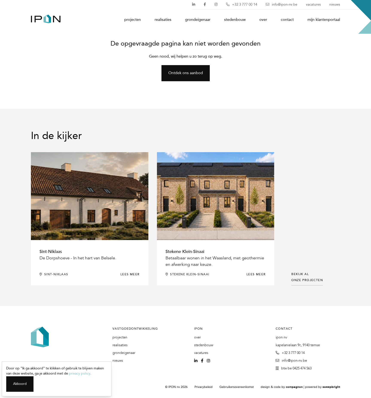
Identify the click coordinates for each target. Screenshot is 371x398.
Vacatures (313, 4)
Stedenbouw (235, 20)
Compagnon (294, 387)
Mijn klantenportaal (323, 20)
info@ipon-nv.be (284, 4)
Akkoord (20, 384)
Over (263, 20)
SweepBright (331, 387)
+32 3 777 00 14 (244, 4)
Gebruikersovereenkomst (236, 387)
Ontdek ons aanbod (185, 73)
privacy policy (79, 373)
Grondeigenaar (197, 20)
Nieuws (334, 4)
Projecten (132, 20)
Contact (287, 20)
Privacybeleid (204, 387)
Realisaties (163, 20)
